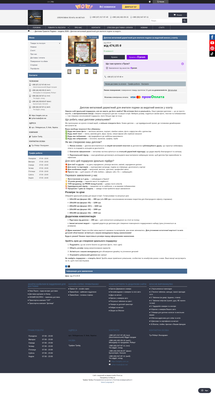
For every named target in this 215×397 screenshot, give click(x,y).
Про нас (78, 28)
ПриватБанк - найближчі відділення (83, 292)
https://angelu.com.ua (39, 115)
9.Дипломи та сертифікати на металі (164, 321)
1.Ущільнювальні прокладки (161, 289)
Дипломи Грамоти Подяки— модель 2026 (52, 31)
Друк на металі (116, 295)
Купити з (133, 57)
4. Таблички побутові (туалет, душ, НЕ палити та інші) (167, 302)
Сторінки (33, 65)
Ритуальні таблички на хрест (121, 301)
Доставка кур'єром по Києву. (40, 294)
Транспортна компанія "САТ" (40, 300)
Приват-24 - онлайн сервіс (79, 289)
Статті (161, 28)
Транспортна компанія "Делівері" (41, 303)
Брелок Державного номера (120, 289)
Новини (144, 28)
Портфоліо (34, 69)
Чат (206, 391)
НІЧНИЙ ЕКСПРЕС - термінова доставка (44, 297)
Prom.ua (119, 375)
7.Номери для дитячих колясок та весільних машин (166, 314)
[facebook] (66, 267)
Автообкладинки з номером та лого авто (125, 292)
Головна (37, 28)
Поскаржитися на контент (103, 380)
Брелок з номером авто (119, 298)
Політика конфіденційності (122, 380)
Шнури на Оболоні (117, 311)
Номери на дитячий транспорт (121, 304)
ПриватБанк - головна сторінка (81, 295)
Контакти (96, 28)
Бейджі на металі (116, 307)
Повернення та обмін (39, 61)
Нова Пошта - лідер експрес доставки (43, 291)
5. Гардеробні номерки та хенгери (163, 306)
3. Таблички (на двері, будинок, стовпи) (165, 297)
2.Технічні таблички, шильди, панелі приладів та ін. (167, 293)
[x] (69, 267)
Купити (114, 57)
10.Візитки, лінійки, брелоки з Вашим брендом (168, 324)
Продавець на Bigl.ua (107, 378)
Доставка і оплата (37, 58)
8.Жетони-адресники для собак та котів (165, 318)
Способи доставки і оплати (120, 28)
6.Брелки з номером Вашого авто (163, 309)
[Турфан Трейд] (35, 24)
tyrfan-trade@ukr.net (38, 118)
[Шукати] (184, 21)
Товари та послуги (56, 28)
